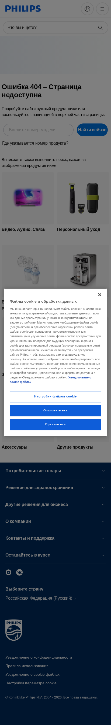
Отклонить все (55, 410)
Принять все (55, 424)
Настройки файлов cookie (55, 396)
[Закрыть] (100, 294)
